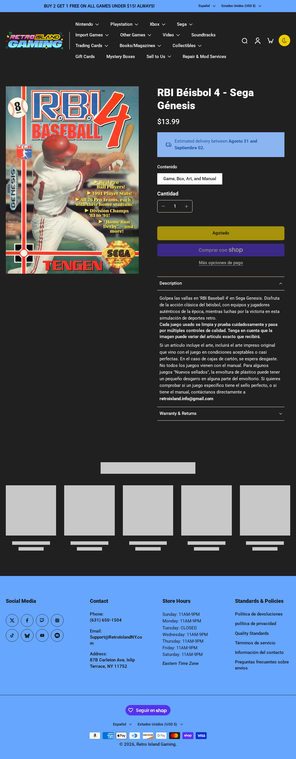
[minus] (163, 206)
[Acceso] (257, 40)
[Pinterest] (42, 620)
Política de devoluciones (259, 614)
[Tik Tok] (12, 635)
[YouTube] (42, 635)
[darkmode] (284, 40)
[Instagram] (57, 620)
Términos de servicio (255, 643)
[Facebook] (27, 620)
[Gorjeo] (12, 620)
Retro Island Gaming (156, 744)
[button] (220, 233)
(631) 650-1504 (106, 620)
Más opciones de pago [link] (221, 263)
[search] (244, 40)
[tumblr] (27, 635)
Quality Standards (252, 633)
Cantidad (167, 194)
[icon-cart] (270, 40)
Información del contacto (259, 652)
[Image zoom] (72, 180)
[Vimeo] (57, 635)
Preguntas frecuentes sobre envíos (262, 665)
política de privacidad (255, 623)
